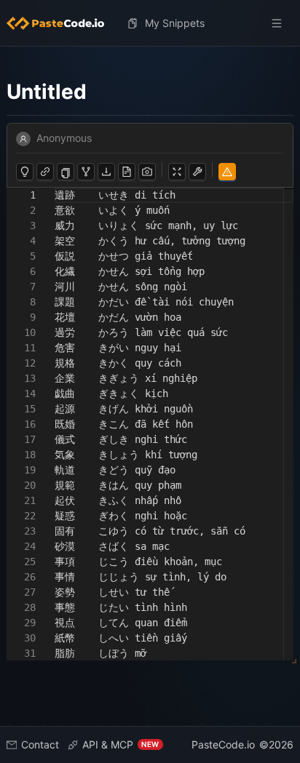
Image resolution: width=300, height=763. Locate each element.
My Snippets (175, 23)
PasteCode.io (223, 744)
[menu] (150, 23)
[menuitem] (61, 23)
